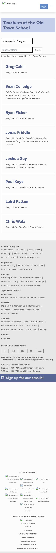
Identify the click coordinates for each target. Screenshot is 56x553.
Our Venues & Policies (31, 285)
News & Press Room (28, 325)
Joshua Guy (16, 158)
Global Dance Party (9, 281)
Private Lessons (21, 253)
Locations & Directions (11, 321)
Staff (21, 329)
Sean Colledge (19, 86)
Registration (7, 262)
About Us (5, 318)
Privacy (43, 329)
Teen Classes (34, 249)
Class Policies (37, 265)
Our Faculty (35, 253)
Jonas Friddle (18, 132)
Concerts (5, 274)
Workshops (6, 253)
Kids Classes (21, 249)
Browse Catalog (8, 265)
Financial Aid (23, 265)
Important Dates (8, 269)
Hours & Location (9, 297)
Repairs (41, 297)
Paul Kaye (15, 181)
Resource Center (8, 329)
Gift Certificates (26, 269)
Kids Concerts (27, 281)
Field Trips (40, 281)
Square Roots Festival (11, 290)
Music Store (6, 294)
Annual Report (33, 309)
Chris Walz (15, 221)
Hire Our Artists (37, 321)
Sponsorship (18, 309)
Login (43, 6)
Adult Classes (7, 249)
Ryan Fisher (16, 112)
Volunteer (5, 309)
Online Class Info (8, 257)
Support (5, 302)
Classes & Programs (10, 246)
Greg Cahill (16, 66)
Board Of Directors (9, 313)
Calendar (5, 338)
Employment (31, 329)
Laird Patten (17, 201)
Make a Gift (6, 305)
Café (26, 321)
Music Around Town (10, 285)
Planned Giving (35, 305)
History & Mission (9, 325)
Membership (19, 305)
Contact (5, 334)
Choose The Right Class (29, 257)
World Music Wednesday (30, 277)
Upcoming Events (9, 277)
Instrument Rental (27, 297)
